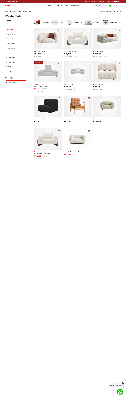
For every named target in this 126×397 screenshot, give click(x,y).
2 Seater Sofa (10, 34)
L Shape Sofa (10, 57)
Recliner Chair (10, 67)
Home (6, 11)
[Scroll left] (35, 22)
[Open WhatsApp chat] (120, 391)
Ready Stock (38, 62)
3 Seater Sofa (10, 39)
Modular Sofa (10, 62)
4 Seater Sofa (10, 43)
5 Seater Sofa (10, 48)
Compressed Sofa (11, 53)
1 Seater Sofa (10, 29)
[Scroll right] (120, 22)
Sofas (19, 11)
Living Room (13, 11)
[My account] (114, 5)
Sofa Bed (9, 71)
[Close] (123, 383)
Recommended (114, 11)
